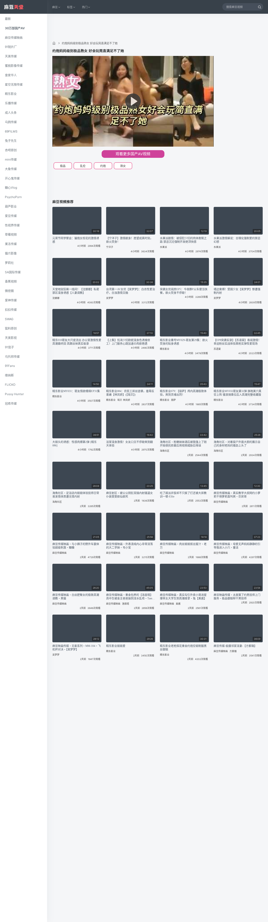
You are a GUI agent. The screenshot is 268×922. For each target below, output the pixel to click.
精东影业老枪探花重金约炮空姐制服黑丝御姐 (183, 647)
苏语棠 (217, 348)
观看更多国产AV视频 (133, 154)
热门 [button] (85, 7)
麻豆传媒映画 (14, 37)
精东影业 (11, 94)
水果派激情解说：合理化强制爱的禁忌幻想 (237, 240)
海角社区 (164, 450)
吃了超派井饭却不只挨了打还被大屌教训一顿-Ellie (183, 495)
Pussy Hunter (14, 394)
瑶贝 (119, 399)
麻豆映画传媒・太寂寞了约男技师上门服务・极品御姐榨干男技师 (237, 596)
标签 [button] (70, 7)
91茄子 (9, 347)
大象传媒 (11, 169)
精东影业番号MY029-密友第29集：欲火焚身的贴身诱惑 (184, 342)
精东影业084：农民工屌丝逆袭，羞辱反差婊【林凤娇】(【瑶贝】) (130, 393)
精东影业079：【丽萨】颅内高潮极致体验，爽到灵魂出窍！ (183, 393)
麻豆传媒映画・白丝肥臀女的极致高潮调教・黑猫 (75, 596)
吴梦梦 (109, 298)
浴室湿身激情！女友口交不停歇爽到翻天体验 (129, 443)
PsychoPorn (13, 197)
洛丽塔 (125, 603)
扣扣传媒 (11, 310)
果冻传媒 (11, 244)
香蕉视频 (11, 281)
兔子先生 (11, 141)
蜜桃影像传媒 (14, 66)
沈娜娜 (55, 298)
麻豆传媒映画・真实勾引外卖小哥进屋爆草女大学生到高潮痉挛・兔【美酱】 (183, 596)
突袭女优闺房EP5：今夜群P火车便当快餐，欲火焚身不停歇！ (183, 291)
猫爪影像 (11, 253)
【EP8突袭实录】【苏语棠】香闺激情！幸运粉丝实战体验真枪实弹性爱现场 (237, 342)
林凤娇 (126, 399)
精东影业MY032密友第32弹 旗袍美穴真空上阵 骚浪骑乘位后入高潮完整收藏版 (237, 393)
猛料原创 (11, 328)
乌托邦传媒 (12, 356)
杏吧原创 (11, 150)
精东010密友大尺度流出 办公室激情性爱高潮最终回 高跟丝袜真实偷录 (76, 342)
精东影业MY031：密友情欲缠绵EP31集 (76, 391)
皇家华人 (11, 75)
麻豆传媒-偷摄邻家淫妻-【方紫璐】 (235, 645)
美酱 (178, 603)
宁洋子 (109, 247)
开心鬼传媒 (12, 178)
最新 (8, 19)
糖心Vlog (11, 187)
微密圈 (9, 291)
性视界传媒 (12, 225)
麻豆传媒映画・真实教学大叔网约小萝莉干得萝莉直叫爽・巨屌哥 (237, 495)
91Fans (10, 366)
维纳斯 (9, 375)
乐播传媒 (11, 103)
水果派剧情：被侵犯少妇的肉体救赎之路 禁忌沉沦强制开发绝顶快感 (183, 240)
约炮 (103, 165)
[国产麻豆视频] (14, 7)
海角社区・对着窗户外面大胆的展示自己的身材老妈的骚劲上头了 (237, 443)
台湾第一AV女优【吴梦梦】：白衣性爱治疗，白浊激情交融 (130, 291)
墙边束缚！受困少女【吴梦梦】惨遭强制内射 (237, 291)
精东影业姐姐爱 (115, 645)
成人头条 (11, 112)
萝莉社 (9, 263)
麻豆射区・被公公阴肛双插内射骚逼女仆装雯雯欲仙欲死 (129, 495)
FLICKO (10, 385)
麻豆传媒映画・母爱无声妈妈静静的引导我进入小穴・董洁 (237, 546)
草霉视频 (11, 234)
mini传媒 (11, 159)
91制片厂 (11, 47)
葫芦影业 (11, 206)
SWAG (9, 319)
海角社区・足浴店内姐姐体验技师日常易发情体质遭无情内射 (75, 495)
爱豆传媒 (11, 216)
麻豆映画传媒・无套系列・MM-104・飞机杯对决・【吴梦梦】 (76, 647)
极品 (63, 165)
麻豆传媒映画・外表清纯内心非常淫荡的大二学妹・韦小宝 (129, 546)
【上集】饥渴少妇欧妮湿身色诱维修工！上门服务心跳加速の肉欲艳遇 (128, 342)
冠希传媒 (11, 403)
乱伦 (83, 165)
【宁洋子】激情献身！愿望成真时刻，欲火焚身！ (129, 240)
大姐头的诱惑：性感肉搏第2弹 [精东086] (74, 443)
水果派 (163, 247)
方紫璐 (233, 651)
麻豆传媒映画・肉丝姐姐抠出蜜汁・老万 (183, 546)
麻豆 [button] (55, 7)
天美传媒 (11, 56)
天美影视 (11, 338)
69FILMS (11, 131)
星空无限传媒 (14, 84)
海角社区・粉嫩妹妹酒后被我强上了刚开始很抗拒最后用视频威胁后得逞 (183, 443)
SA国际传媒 (13, 272)
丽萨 (173, 399)
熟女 (123, 165)
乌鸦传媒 (11, 122)
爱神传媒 (11, 300)
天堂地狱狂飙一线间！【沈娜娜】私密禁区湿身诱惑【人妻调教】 (75, 291)
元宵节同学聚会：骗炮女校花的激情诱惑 (75, 240)
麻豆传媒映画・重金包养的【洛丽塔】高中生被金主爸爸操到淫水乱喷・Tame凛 (129, 596)
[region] (23, 468)
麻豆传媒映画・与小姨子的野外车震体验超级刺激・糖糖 (75, 546)
